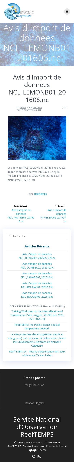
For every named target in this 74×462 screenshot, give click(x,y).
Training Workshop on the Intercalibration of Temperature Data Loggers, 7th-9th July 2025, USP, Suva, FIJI (37, 315)
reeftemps (40, 193)
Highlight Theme (37, 450)
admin (23, 107)
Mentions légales (34, 403)
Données (37, 107)
